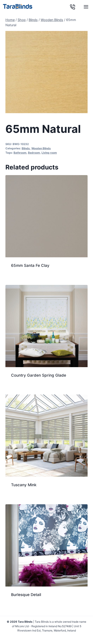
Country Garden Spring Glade (38, 375)
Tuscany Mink (23, 485)
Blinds (26, 148)
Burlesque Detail (26, 594)
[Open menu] (86, 6)
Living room (49, 152)
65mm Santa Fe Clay (30, 265)
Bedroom (34, 152)
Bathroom (20, 152)
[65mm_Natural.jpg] (46, 72)
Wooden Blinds (41, 148)
